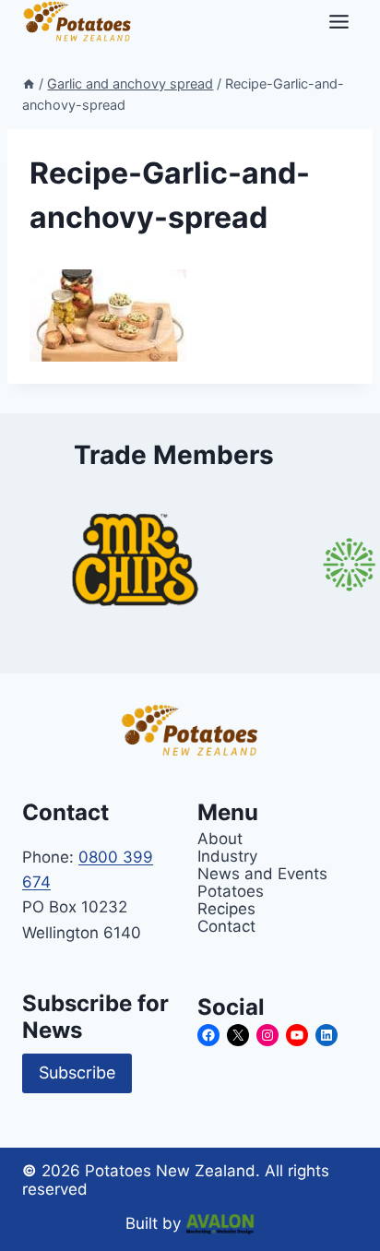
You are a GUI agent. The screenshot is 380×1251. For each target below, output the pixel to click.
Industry (227, 855)
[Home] (28, 83)
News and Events (262, 873)
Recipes (226, 908)
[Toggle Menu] (339, 22)
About (220, 838)
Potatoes (230, 891)
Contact (226, 926)
